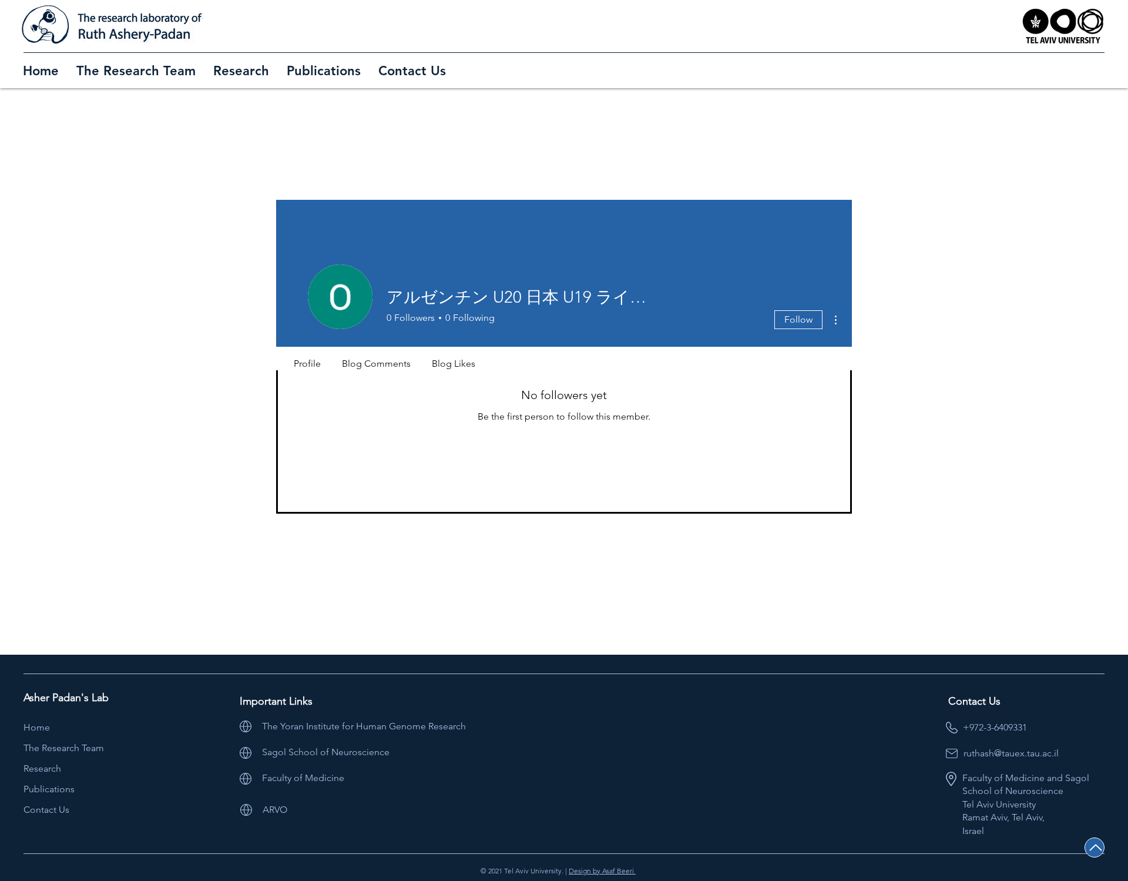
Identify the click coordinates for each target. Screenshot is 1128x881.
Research (42, 768)
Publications (49, 789)
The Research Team (64, 747)
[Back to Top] (1094, 847)
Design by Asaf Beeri (602, 870)
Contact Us (46, 809)
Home (37, 727)
